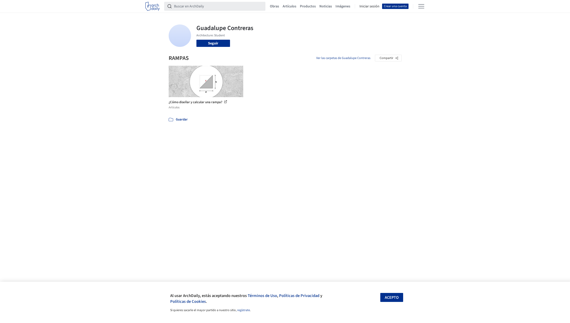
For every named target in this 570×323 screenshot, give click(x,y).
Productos (308, 6)
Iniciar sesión (369, 6)
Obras (274, 6)
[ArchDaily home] (152, 6)
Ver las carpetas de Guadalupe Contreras (343, 58)
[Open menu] (421, 6)
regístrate (243, 310)
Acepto (392, 297)
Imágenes (343, 6)
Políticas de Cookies (188, 301)
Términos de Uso (262, 296)
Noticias (325, 6)
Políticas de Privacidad (299, 296)
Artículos (289, 6)
